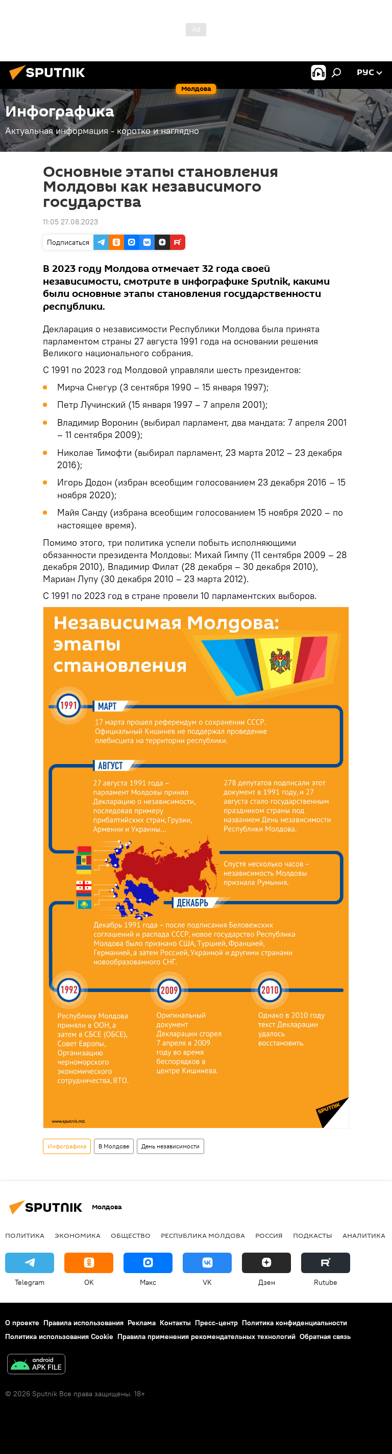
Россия (269, 1235)
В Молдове (114, 1146)
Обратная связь (325, 1336)
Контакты (175, 1322)
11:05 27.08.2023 (70, 221)
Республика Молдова (203, 1235)
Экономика (78, 1235)
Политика (24, 1235)
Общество (131, 1235)
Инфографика (66, 1146)
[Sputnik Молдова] (50, 81)
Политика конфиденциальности (294, 1322)
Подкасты (312, 1235)
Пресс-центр (216, 1322)
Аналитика (363, 1235)
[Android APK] (36, 1365)
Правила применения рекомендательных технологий (206, 1336)
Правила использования (83, 1322)
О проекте (22, 1322)
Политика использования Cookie (59, 1336)
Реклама (142, 1322)
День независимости (170, 1146)
